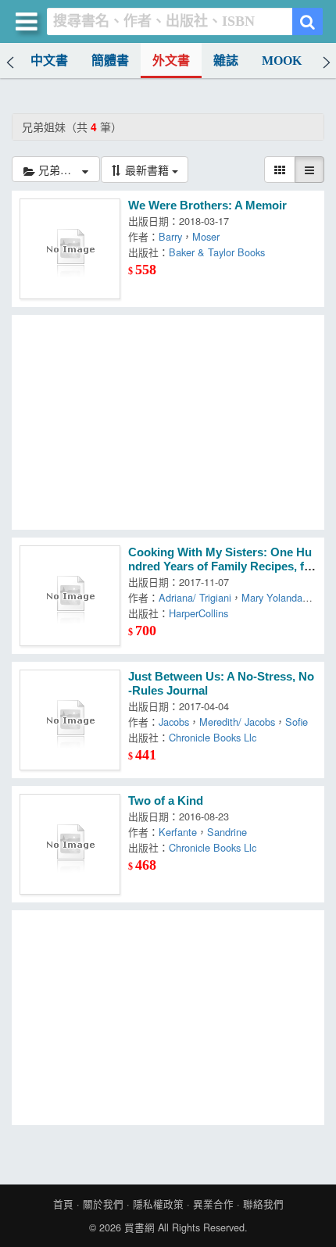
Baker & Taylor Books (217, 252)
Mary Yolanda (271, 597)
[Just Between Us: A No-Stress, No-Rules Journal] (70, 720)
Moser (206, 236)
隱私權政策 (158, 1204)
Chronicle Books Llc (212, 737)
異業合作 (213, 1204)
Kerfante (178, 831)
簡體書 (110, 60)
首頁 (63, 1204)
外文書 (171, 60)
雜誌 (225, 60)
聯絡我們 (263, 1204)
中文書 (49, 60)
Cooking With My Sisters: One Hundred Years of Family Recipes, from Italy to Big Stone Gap (222, 566)
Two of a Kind (165, 801)
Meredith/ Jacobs (237, 721)
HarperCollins (198, 613)
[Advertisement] (168, 422)
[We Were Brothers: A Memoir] (70, 248)
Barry (170, 236)
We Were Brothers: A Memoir (207, 205)
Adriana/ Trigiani (195, 597)
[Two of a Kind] (70, 844)
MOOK (282, 60)
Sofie (296, 721)
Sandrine (227, 831)
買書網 (139, 1227)
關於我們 (103, 1204)
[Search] (307, 21)
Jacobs (174, 721)
